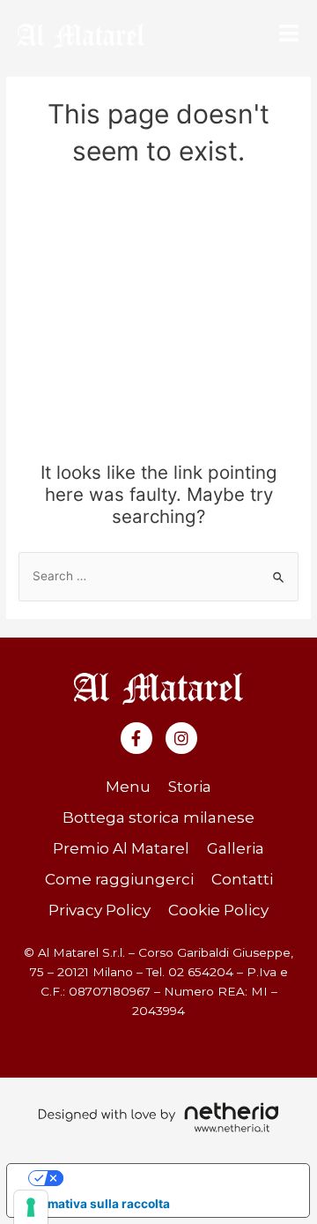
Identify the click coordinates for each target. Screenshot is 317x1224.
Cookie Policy (218, 910)
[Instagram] (181, 738)
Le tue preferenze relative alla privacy (175, 1177)
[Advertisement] (158, 320)
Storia (189, 786)
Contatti (242, 879)
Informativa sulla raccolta (94, 1204)
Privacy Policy (99, 910)
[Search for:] (158, 576)
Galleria (235, 848)
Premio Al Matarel (121, 848)
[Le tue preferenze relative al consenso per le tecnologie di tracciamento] (31, 1207)
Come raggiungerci (119, 879)
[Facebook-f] (136, 738)
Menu (128, 786)
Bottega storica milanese (158, 817)
